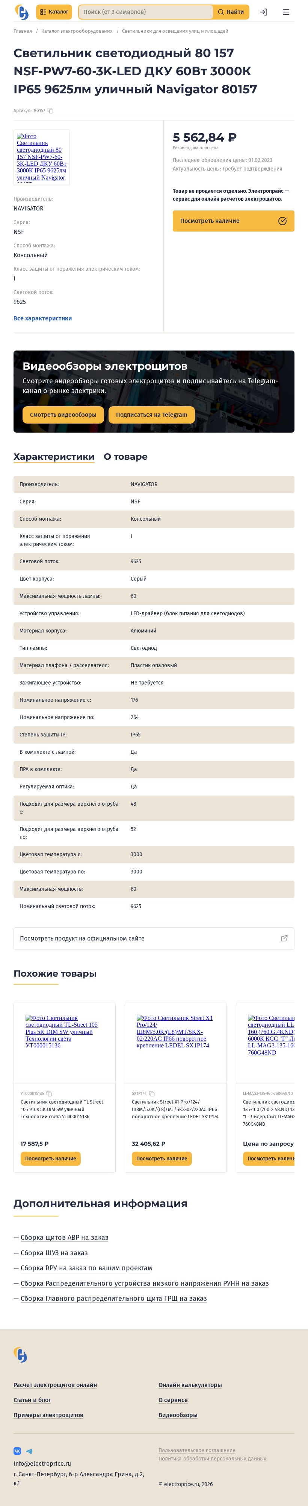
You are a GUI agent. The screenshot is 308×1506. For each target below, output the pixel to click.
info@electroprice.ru (42, 1463)
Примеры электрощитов (48, 1415)
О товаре (126, 456)
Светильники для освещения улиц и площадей (175, 31)
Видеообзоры (178, 1415)
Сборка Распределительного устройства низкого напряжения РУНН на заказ (145, 1283)
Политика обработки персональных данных (212, 1459)
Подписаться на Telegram (151, 414)
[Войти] (263, 12)
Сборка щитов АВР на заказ (65, 1237)
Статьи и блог (32, 1400)
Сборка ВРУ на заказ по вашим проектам (86, 1268)
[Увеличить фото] (41, 158)
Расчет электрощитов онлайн (55, 1385)
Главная (23, 31)
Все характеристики (43, 318)
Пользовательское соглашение (197, 1450)
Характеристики (54, 456)
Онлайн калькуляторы (190, 1385)
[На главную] (22, 12)
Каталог (58, 12)
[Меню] (286, 12)
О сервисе (173, 1400)
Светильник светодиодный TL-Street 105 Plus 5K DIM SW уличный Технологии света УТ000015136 (62, 1109)
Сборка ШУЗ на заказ (54, 1253)
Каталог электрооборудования (77, 31)
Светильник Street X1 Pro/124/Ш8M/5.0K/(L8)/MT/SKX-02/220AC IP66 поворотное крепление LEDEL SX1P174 (175, 1109)
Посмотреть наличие (210, 220)
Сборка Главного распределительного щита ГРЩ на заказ (114, 1298)
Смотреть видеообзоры (63, 414)
